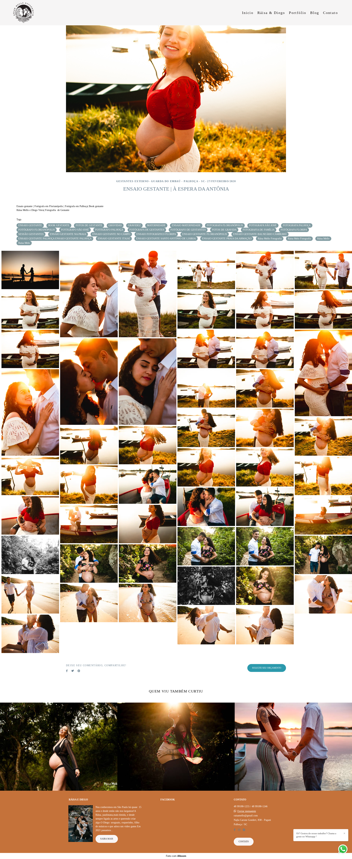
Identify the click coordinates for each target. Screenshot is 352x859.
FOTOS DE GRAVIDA (224, 229)
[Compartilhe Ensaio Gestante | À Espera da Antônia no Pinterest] (79, 671)
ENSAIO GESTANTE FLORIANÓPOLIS (204, 234)
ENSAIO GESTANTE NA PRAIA (68, 234)
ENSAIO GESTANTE (30, 225)
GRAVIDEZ (134, 225)
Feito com (176, 856)
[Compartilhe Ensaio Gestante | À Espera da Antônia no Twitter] (72, 671)
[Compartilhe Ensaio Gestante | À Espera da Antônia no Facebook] (67, 671)
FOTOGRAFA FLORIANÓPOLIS (225, 225)
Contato (330, 13)
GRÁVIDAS (115, 225)
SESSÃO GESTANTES (31, 234)
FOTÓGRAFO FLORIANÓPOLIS (36, 229)
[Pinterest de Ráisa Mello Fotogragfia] (244, 830)
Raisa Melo (24, 243)
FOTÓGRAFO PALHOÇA (109, 229)
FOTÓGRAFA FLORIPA (294, 229)
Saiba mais (106, 839)
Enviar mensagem (246, 811)
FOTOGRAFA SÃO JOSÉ (263, 225)
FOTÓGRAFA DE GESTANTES (146, 229)
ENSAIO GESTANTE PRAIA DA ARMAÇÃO (227, 238)
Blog (314, 13)
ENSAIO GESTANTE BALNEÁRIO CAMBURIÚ (260, 234)
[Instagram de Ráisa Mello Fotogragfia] (239, 830)
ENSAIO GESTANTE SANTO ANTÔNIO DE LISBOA (166, 238)
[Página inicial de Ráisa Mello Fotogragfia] (25, 12)
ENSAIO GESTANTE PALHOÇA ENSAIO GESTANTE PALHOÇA (54, 238)
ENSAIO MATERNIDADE (186, 225)
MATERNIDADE (156, 225)
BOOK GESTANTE (58, 225)
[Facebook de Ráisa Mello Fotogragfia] (234, 830)
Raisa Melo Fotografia (299, 238)
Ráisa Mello (323, 238)
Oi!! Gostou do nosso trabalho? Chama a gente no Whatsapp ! (316, 835)
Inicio (247, 13)
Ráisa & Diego (271, 13)
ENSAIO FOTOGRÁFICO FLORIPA (156, 234)
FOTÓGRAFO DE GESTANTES (188, 229)
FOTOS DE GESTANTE (89, 225)
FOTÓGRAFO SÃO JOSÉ (75, 229)
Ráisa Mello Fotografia (270, 238)
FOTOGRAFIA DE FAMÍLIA (258, 229)
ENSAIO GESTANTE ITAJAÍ (114, 238)
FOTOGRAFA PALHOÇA (297, 225)
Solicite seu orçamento (266, 668)
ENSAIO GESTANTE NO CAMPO (111, 234)
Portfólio (297, 13)
